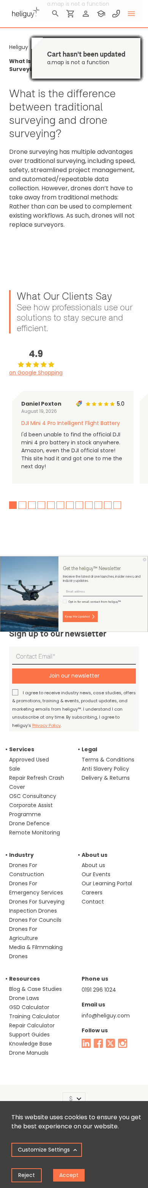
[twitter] (110, 1043)
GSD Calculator (29, 1007)
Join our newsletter (74, 675)
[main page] (24, 11)
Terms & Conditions (108, 759)
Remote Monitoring (34, 832)
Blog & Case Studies (35, 989)
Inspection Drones (33, 911)
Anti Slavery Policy (105, 769)
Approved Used (29, 759)
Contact (93, 901)
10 (98, 505)
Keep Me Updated (77, 617)
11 (108, 505)
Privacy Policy (46, 725)
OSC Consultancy (32, 796)
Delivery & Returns (106, 778)
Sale (14, 769)
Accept (69, 1175)
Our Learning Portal (107, 883)
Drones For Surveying (37, 901)
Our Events (96, 874)
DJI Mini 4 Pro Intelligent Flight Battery (70, 423)
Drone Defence (29, 823)
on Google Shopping (36, 373)
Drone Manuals (29, 1053)
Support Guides (29, 1034)
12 (117, 505)
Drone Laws (24, 998)
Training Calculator (34, 1016)
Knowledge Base (30, 1043)
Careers (92, 892)
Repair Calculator (32, 1025)
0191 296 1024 (99, 989)
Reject (26, 1175)
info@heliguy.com (106, 1015)
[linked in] (86, 1043)
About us (93, 865)
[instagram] (122, 1043)
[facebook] (98, 1043)
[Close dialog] (144, 560)
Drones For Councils (35, 920)
